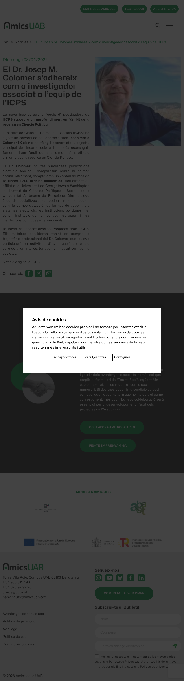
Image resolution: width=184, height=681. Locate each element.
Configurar (122, 357)
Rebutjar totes (95, 357)
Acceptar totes (65, 357)
